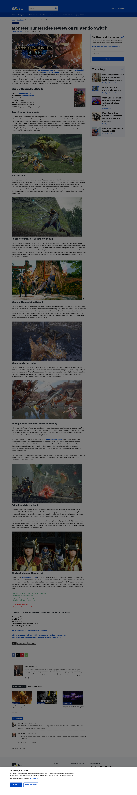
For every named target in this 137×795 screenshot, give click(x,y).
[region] (68, 781)
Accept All (16, 784)
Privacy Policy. (34, 778)
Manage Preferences (31, 784)
